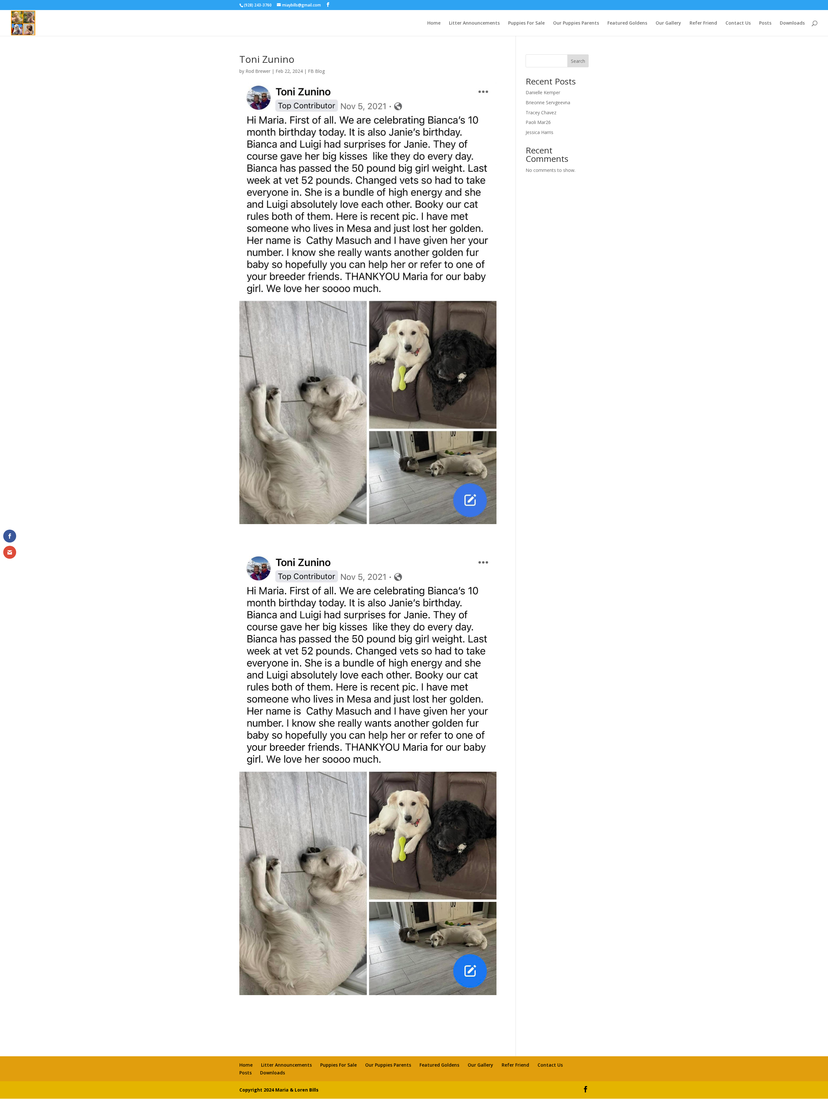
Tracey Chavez (541, 112)
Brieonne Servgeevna (548, 102)
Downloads (792, 23)
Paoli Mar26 (538, 122)
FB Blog (316, 71)
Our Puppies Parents (576, 23)
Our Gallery (668, 23)
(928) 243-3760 (258, 5)
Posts (765, 23)
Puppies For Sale (526, 23)
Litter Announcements (474, 23)
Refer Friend (703, 23)
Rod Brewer (257, 71)
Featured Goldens (627, 23)
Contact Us (738, 23)
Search (578, 61)
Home (434, 23)
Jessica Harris (539, 132)
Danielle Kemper (543, 92)
